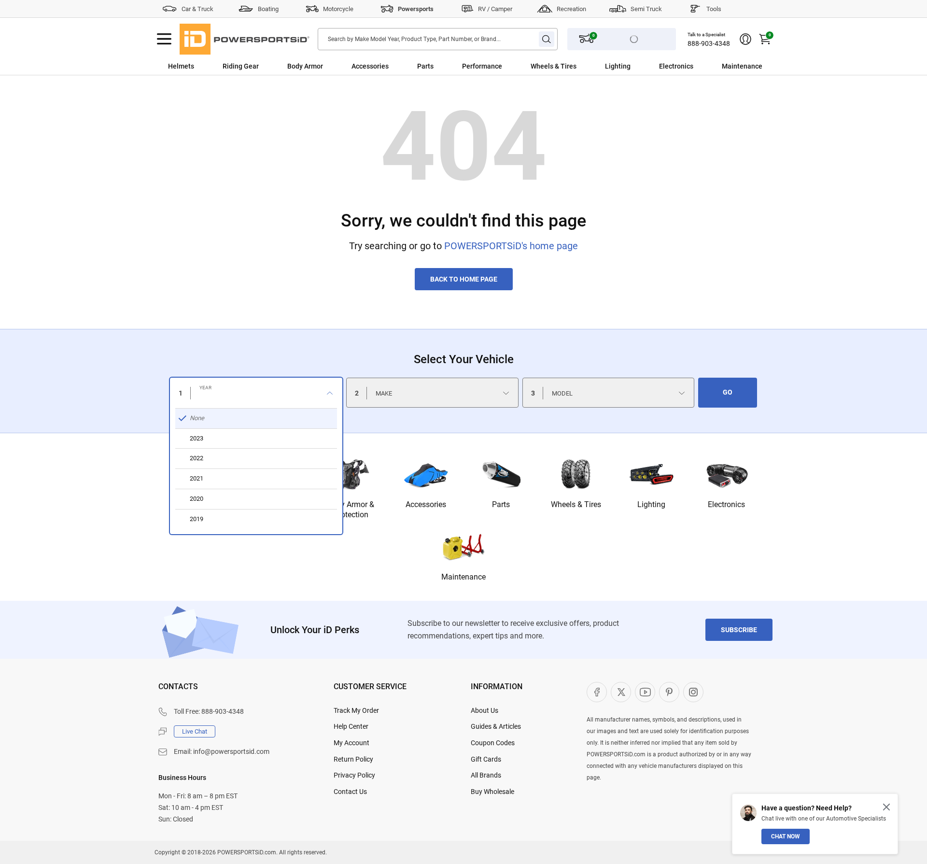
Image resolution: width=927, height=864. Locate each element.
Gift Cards (486, 759)
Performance (482, 66)
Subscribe (739, 630)
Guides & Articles (496, 726)
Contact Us (350, 791)
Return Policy (353, 759)
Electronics (676, 66)
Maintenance (742, 66)
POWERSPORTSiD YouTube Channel (645, 692)
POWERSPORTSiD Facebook (597, 692)
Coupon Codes (493, 743)
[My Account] (745, 39)
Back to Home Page (463, 279)
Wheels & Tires (553, 66)
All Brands (486, 775)
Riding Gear (241, 66)
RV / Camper (495, 9)
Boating (268, 9)
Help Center (351, 726)
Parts (425, 66)
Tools (713, 9)
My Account (351, 743)
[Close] (886, 807)
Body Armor (305, 66)
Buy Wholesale (492, 791)
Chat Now (785, 836)
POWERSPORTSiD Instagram (693, 692)
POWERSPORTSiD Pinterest (669, 692)
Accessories (370, 66)
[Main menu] (164, 39)
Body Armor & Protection (350, 509)
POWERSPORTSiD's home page (511, 246)
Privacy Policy (354, 775)
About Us (484, 710)
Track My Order (356, 710)
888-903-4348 (709, 43)
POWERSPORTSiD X (621, 692)
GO (727, 392)
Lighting (618, 66)
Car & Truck (197, 9)
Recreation (571, 9)
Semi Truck (646, 9)
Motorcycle (338, 9)
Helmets (181, 66)
